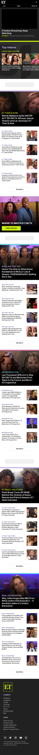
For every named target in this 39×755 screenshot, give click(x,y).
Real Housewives (11, 596)
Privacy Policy (8, 723)
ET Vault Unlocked (12, 490)
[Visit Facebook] (5, 738)
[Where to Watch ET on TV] (19, 214)
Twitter (5, 702)
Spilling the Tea (11, 266)
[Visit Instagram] (15, 738)
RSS (4, 713)
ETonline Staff (8, 711)
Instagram (6, 700)
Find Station (11, 228)
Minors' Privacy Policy (11, 729)
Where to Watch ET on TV (17, 223)
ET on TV (6, 707)
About (5, 709)
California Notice (9, 727)
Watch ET (34, 6)
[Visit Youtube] (21, 737)
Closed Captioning (9, 725)
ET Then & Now (10, 113)
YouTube (6, 705)
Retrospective (10, 372)
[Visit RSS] (26, 738)
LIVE (4, 6)
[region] (19, 19)
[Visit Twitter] (10, 738)
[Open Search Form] (36, 2)
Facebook (6, 698)
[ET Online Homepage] (4, 2)
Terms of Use (8, 721)
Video (18, 6)
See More (19, 189)
